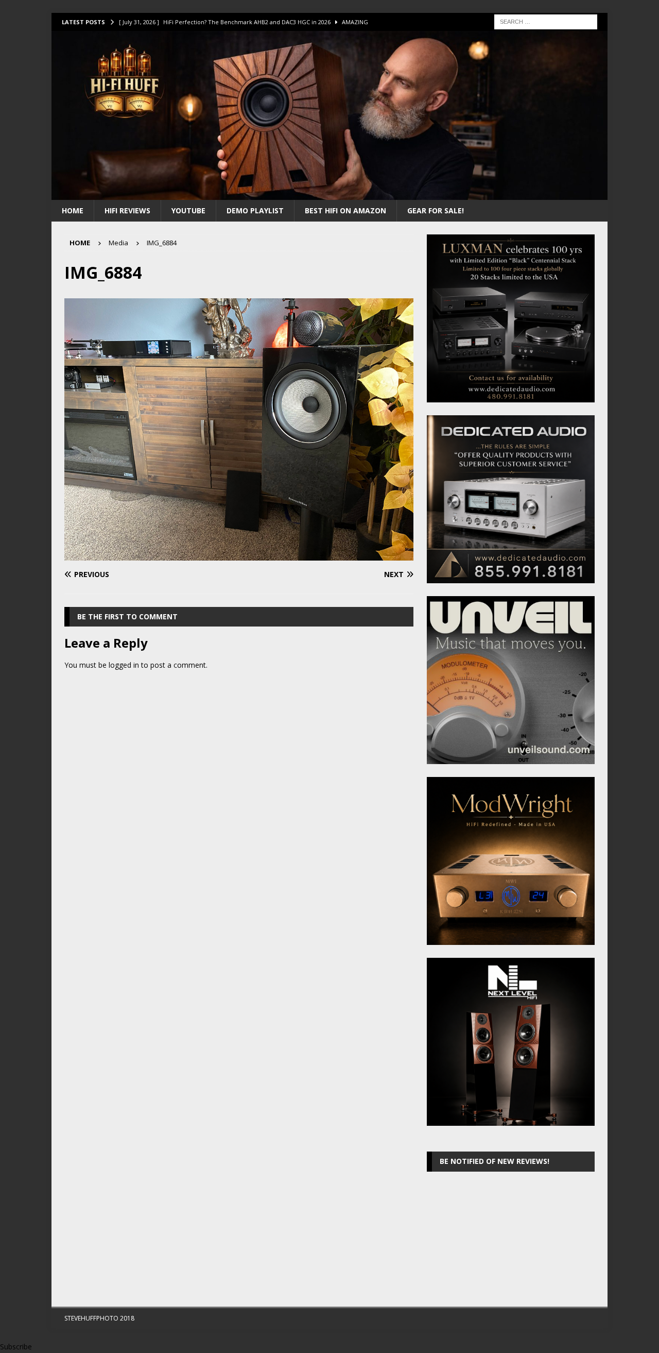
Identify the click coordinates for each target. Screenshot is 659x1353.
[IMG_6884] (238, 555)
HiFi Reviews (127, 210)
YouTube (188, 210)
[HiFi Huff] (329, 193)
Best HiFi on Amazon (345, 210)
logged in (124, 665)
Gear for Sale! (435, 210)
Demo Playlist (255, 210)
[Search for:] (545, 21)
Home (72, 210)
